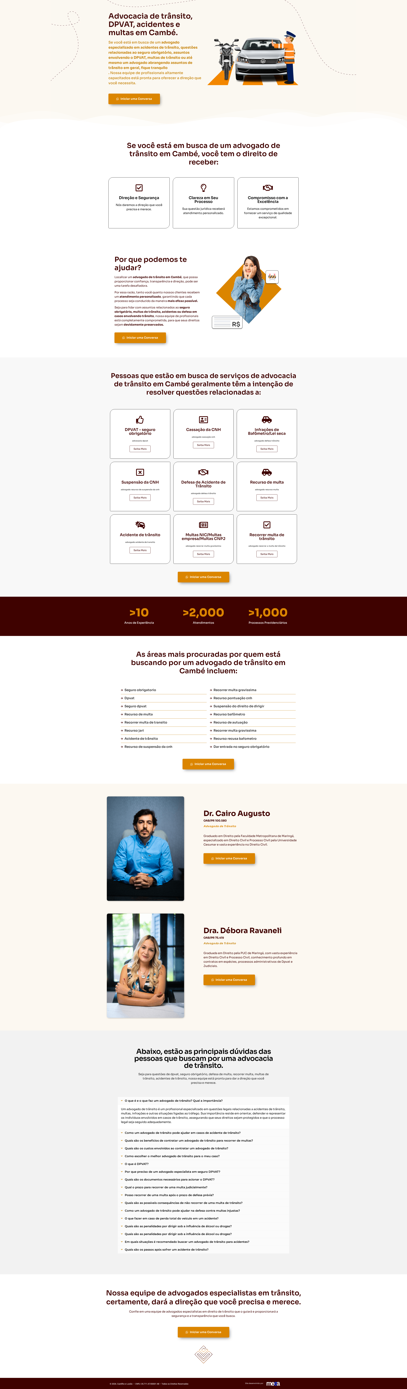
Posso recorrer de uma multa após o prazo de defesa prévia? (169, 1195)
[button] (203, 1101)
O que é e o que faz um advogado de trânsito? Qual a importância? (174, 1100)
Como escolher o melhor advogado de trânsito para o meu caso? (172, 1156)
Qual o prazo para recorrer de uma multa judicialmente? (166, 1187)
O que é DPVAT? (136, 1164)
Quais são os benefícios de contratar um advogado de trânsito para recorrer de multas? (189, 1140)
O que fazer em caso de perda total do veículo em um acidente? (171, 1218)
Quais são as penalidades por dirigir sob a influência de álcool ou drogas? (178, 1226)
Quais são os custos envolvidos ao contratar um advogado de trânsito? (176, 1148)
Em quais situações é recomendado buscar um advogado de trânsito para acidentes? (187, 1242)
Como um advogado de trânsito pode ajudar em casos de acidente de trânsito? (183, 1133)
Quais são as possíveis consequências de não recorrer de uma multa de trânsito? (183, 1203)
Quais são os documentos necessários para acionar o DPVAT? (169, 1179)
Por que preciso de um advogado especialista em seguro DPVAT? (172, 1172)
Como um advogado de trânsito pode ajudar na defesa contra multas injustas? (182, 1210)
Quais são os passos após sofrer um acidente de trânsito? (166, 1249)
